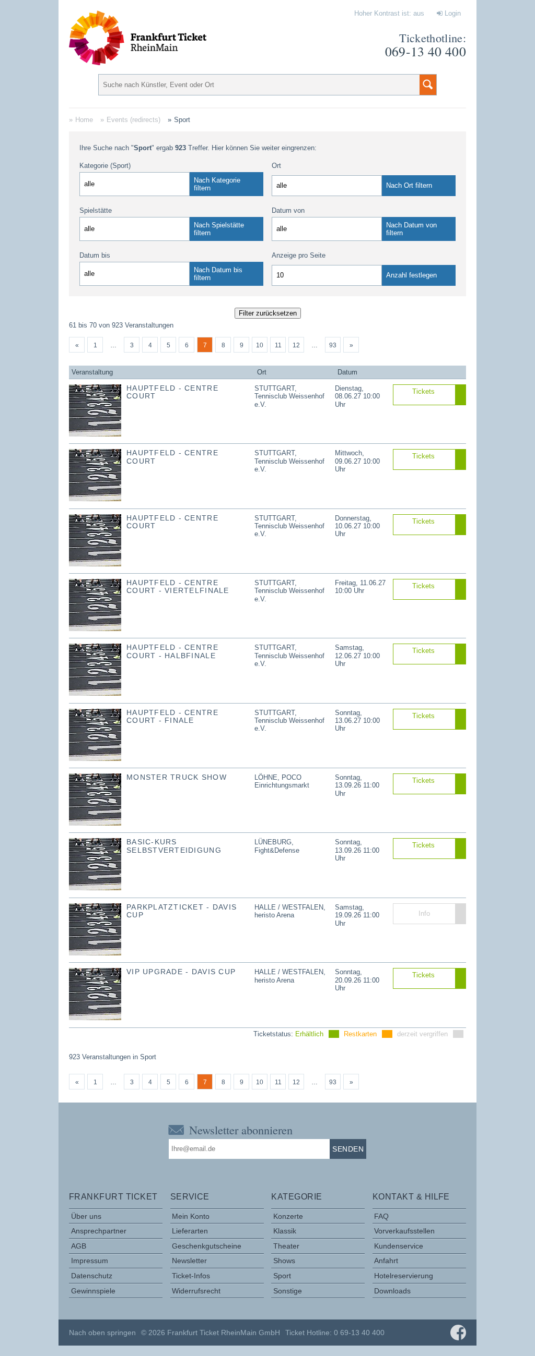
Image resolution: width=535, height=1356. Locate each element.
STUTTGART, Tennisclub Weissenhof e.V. (289, 396)
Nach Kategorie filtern (217, 184)
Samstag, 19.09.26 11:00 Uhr (357, 915)
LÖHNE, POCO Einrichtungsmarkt (281, 781)
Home (84, 120)
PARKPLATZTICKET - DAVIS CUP (181, 911)
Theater (286, 1246)
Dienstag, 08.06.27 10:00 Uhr (357, 396)
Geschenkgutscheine (206, 1246)
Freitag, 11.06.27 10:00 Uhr (360, 587)
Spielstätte (95, 210)
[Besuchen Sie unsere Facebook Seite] (458, 1332)
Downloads (392, 1291)
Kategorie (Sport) (105, 166)
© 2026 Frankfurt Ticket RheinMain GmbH (210, 1332)
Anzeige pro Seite (298, 255)
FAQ (381, 1216)
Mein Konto (191, 1216)
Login (452, 13)
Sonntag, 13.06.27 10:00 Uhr (357, 721)
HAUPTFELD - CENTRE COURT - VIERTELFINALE (177, 586)
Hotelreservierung (403, 1276)
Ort (276, 166)
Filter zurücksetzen (268, 313)
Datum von (288, 210)
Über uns (86, 1216)
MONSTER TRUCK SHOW (176, 777)
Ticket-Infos (191, 1276)
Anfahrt (386, 1260)
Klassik (284, 1231)
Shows (284, 1260)
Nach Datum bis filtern (218, 274)
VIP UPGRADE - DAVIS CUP (181, 971)
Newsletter (189, 1260)
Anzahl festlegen (411, 275)
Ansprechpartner (98, 1231)
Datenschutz (91, 1276)
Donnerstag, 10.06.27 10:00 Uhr (357, 526)
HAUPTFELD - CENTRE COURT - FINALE (172, 716)
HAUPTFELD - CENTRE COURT (172, 392)
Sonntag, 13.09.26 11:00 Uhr (357, 785)
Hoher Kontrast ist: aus (389, 13)
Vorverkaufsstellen (404, 1231)
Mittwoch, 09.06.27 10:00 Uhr (357, 461)
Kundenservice (398, 1246)
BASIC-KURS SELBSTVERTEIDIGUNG (174, 846)
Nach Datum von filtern (411, 229)
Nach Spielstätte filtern (219, 229)
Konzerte (288, 1216)
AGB (78, 1246)
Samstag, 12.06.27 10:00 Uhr (357, 656)
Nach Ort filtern (409, 185)
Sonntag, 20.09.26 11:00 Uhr (357, 980)
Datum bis (94, 255)
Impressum (89, 1260)
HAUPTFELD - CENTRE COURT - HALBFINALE (172, 651)
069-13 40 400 (425, 51)
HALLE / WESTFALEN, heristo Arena (289, 911)
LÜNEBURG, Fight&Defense (276, 846)
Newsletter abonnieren (241, 1129)
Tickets (423, 391)
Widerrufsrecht (196, 1291)
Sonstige (287, 1291)
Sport (282, 1276)
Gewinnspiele (93, 1291)
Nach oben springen (102, 1332)
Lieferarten (190, 1231)
